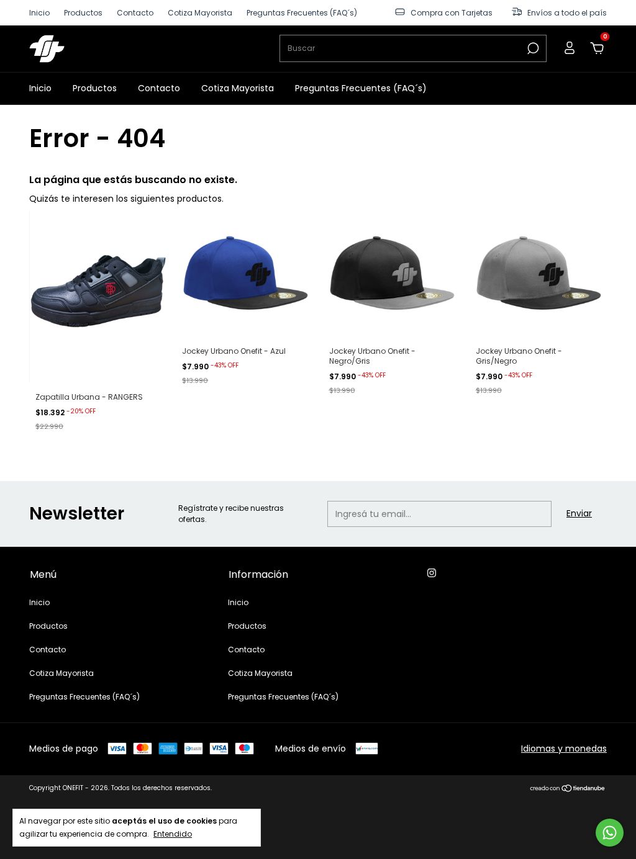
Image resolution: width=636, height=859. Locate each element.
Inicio (39, 12)
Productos (83, 12)
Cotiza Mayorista (200, 12)
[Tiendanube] (568, 789)
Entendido (172, 834)
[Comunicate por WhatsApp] (610, 833)
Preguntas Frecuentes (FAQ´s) (302, 12)
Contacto (135, 12)
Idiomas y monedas (564, 748)
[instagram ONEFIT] (432, 573)
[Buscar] (531, 48)
